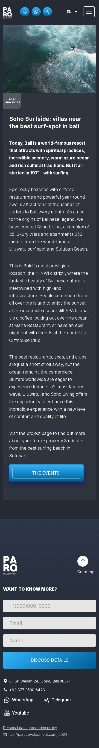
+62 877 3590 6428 (27, 690)
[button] (24, 11)
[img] (8, 13)
